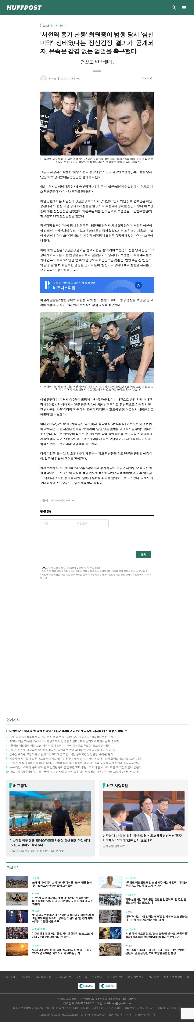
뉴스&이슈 (49, 25)
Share (147, 78)
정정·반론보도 (135, 977)
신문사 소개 (9, 977)
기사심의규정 (43, 977)
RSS (189, 977)
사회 (60, 25)
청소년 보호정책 (172, 977)
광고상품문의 (115, 977)
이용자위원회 (63, 977)
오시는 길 (81, 977)
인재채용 (97, 977)
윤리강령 (25, 977)
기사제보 (153, 977)
